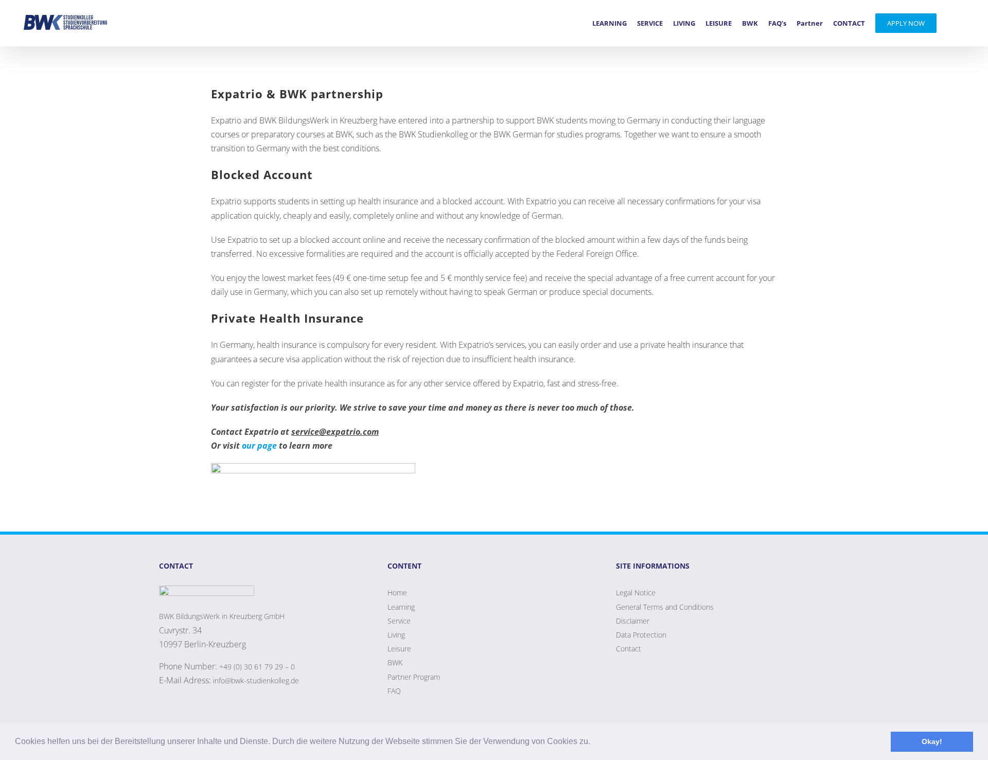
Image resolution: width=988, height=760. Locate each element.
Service (399, 621)
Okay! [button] (932, 741)
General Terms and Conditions (665, 607)
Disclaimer (632, 621)
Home (397, 592)
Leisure (399, 648)
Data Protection (641, 635)
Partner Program (413, 677)
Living (396, 635)
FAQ (394, 691)
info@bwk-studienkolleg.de (256, 680)
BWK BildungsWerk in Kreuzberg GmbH (222, 616)
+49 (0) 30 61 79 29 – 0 (257, 666)
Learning (401, 607)
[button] (593, 742)
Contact (628, 648)
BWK (394, 662)
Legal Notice (636, 592)
